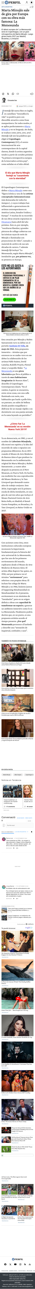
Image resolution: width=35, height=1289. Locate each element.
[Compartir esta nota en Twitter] (8, 94)
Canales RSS (4, 1270)
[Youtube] (15, 1264)
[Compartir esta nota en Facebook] (3, 94)
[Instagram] (20, 1264)
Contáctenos (22, 1270)
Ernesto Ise (12, 100)
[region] (17, 871)
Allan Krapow (17, 774)
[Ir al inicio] (13, 2)
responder (9, 848)
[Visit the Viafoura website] (30, 924)
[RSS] (25, 1264)
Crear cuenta (28, 818)
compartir (22, 848)
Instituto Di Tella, (17, 345)
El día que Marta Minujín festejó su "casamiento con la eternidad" (17, 175)
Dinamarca (6, 222)
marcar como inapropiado (29, 849)
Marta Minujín (15, 190)
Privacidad (29, 1270)
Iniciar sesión (20, 818)
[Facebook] (5, 1264)
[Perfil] (17, 1260)
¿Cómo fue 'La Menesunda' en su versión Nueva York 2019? (17, 426)
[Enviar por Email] (17, 94)
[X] (10, 1264)
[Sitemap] (30, 1264)
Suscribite (9, 300)
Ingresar (27, 2)
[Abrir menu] (2, 2)
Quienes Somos (13, 1270)
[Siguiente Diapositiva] (32, 796)
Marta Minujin (6, 774)
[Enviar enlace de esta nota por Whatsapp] (13, 94)
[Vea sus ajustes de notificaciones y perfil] (31, 2)
